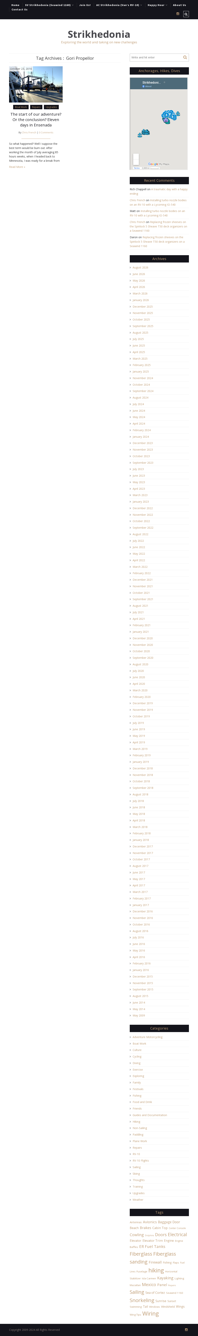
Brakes (145, 1227)
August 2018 (140, 794)
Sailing (137, 1167)
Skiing (136, 1173)
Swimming (136, 1306)
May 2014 (139, 1009)
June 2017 (139, 872)
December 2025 (143, 306)
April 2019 (139, 742)
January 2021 (141, 632)
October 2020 (141, 651)
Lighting (179, 1278)
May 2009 (139, 1015)
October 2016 (141, 924)
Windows (154, 1306)
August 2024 (140, 397)
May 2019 (139, 736)
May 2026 (139, 280)
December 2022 (143, 508)
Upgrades (51, 107)
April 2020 (139, 684)
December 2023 (143, 443)
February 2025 (142, 365)
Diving (136, 1063)
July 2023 (138, 469)
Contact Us (20, 9)
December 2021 (143, 579)
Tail (145, 1306)
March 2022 (140, 567)
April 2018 (139, 820)
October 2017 (141, 859)
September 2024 (143, 391)
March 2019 (140, 749)
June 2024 (139, 410)
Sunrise (160, 1301)
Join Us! (85, 5)
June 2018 (139, 807)
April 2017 (139, 885)
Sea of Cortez (155, 1293)
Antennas (136, 1222)
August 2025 (140, 332)
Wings (180, 1306)
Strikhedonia (99, 34)
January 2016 (141, 970)
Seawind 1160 (174, 1293)
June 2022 (139, 547)
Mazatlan (135, 1285)
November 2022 (143, 515)
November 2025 (143, 313)
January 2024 (141, 436)
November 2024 (143, 378)
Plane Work (140, 1141)
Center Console (177, 1228)
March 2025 (140, 358)
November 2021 (143, 586)
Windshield (168, 1306)
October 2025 (141, 319)
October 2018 (141, 781)
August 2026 (140, 267)
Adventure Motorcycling (147, 1037)
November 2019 (143, 710)
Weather (138, 1199)
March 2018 (140, 827)
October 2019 (141, 716)
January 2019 (141, 762)
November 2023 (143, 449)
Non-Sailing (140, 1128)
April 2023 (139, 488)
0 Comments (46, 132)
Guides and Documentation (150, 1115)
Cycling (137, 1056)
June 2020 (139, 677)
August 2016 (140, 931)
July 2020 (138, 671)
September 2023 (143, 462)
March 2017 (140, 892)
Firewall (155, 1262)
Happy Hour (156, 5)
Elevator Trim (153, 1240)
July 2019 (138, 723)
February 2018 (142, 833)
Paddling (138, 1134)
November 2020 (143, 645)
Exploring (138, 1076)
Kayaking (165, 1277)
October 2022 (141, 521)
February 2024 (142, 430)
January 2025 (141, 371)
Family (137, 1082)
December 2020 (143, 638)
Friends (137, 1108)
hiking (156, 1270)
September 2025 (143, 326)
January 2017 (141, 905)
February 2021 (142, 625)
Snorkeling (142, 1300)
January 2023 (141, 501)
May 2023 (139, 482)
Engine (169, 1240)
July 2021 (138, 612)
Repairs (36, 107)
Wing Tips (135, 1314)
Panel (162, 1284)
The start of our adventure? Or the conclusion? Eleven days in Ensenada (35, 120)
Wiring (150, 1313)
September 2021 (143, 599)
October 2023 (141, 456)
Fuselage (142, 1271)
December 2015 (143, 976)
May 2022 (139, 553)
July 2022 (138, 541)
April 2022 (139, 560)
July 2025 (138, 339)
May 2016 (139, 950)
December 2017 (143, 846)
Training (138, 1186)
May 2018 (139, 814)
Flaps (176, 1262)
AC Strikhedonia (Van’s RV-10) (117, 5)
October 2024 (141, 384)
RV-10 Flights (141, 1160)
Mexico (149, 1284)
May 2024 (139, 417)
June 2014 (139, 1002)
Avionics (150, 1221)
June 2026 (139, 274)
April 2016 (139, 957)
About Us (179, 5)
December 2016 (143, 911)
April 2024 (139, 423)
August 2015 (140, 996)
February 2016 (142, 963)
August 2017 (140, 866)
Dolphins (149, 1235)
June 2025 (139, 345)
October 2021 (141, 593)
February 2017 (142, 898)
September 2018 (143, 788)
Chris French (29, 132)
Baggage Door (169, 1222)
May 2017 (139, 879)
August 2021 (140, 605)
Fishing (137, 1095)
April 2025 (139, 352)
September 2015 (143, 989)
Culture (137, 1050)
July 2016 (138, 937)
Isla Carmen (149, 1278)
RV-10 (136, 1154)
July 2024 (138, 404)
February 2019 (142, 755)
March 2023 (140, 495)
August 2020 (140, 664)
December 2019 (143, 703)
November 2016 (143, 918)
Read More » (17, 167)
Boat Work (21, 107)
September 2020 (143, 658)
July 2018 (138, 801)
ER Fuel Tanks (152, 1246)
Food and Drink (142, 1102)
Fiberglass (141, 1253)
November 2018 (143, 775)
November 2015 (143, 983)
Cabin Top (160, 1228)
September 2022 (143, 527)
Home (15, 5)
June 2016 (139, 944)
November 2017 (143, 853)
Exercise (138, 1069)
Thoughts (139, 1180)
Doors (161, 1234)
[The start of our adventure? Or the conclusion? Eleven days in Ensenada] (36, 84)
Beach (134, 1228)
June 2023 (139, 475)
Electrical (177, 1234)
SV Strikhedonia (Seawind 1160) (48, 5)
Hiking (136, 1121)
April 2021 (139, 619)
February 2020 (142, 697)
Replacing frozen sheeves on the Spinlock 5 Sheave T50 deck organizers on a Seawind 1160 (158, 226)
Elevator (135, 1240)
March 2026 (140, 293)
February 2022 (142, 573)
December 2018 (143, 768)
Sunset (171, 1301)
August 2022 (140, 534)
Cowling (137, 1234)
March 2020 (140, 690)
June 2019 (139, 729)
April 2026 (139, 287)
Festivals (138, 1089)
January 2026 (141, 300)
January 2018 (141, 840)
